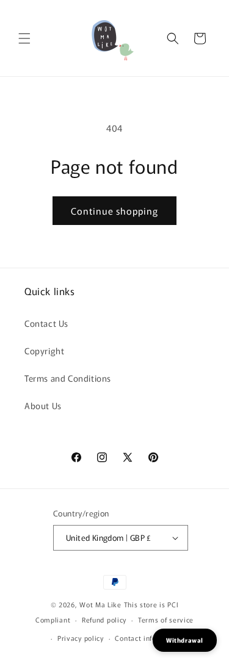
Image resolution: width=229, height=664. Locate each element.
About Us (43, 405)
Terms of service (166, 619)
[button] (24, 38)
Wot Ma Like (101, 604)
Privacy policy (80, 638)
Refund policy (104, 619)
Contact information (149, 638)
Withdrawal (184, 639)
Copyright (44, 350)
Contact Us (46, 323)
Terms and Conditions (67, 378)
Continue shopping (114, 210)
